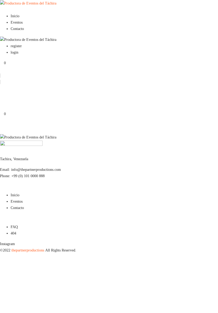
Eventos (17, 22)
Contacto (17, 29)
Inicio (15, 16)
